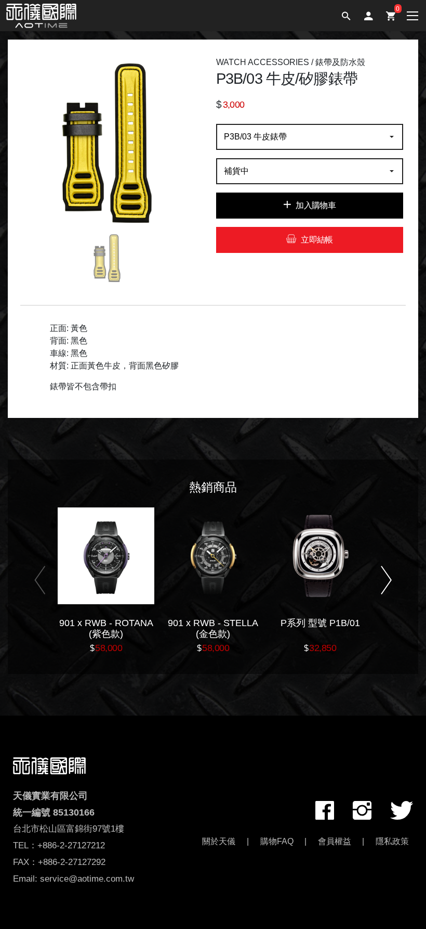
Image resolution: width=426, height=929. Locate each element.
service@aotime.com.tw (87, 879)
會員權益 (334, 841)
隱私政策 (392, 841)
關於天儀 (218, 841)
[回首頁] (49, 764)
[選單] (406, 15)
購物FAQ (277, 841)
